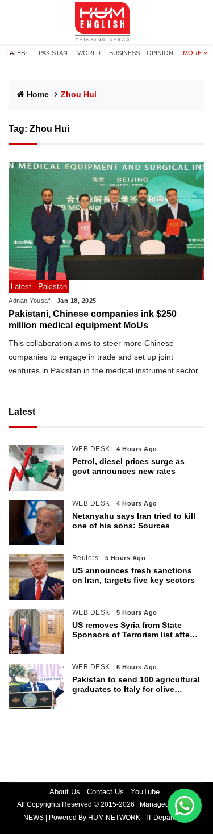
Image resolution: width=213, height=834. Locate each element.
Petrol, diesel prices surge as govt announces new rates (128, 466)
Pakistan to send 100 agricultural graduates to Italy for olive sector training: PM (136, 684)
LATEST (17, 52)
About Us (64, 791)
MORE (192, 52)
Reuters (85, 558)
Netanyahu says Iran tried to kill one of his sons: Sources (133, 520)
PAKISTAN (53, 52)
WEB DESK (91, 449)
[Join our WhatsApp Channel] (185, 806)
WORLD (89, 52)
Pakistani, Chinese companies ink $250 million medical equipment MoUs (93, 319)
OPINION (160, 52)
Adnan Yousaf (29, 300)
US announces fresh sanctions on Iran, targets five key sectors (133, 575)
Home (37, 94)
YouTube (145, 791)
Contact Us (105, 791)
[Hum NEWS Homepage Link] (107, 22)
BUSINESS (124, 52)
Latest (22, 411)
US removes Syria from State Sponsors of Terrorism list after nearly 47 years (132, 630)
